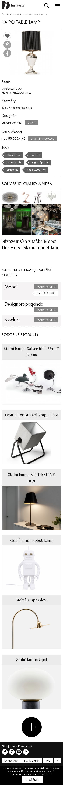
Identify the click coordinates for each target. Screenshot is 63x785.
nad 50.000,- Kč (36, 169)
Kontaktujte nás (46, 286)
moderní (35, 155)
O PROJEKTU (11, 760)
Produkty (24, 14)
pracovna (12, 169)
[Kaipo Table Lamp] (31, 52)
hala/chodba (14, 162)
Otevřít (32, 122)
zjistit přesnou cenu (42, 138)
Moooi (16, 131)
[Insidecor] (13, 5)
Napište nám (31, 760)
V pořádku (32, 779)
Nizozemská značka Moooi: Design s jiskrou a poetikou (30, 244)
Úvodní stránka (9, 14)
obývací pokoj (39, 162)
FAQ (48, 760)
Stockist (12, 320)
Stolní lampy (14, 155)
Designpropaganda (24, 304)
